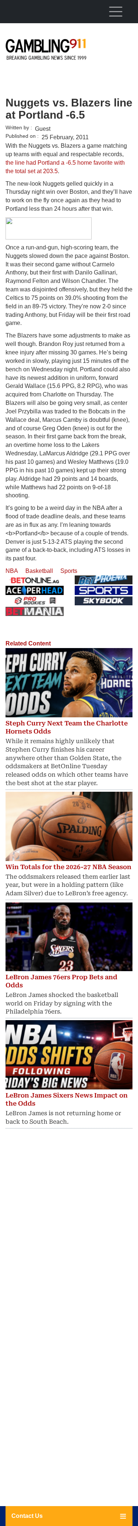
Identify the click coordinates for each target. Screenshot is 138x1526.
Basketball (39, 571)
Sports (68, 571)
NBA (12, 571)
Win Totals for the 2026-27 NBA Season (68, 867)
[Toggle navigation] (116, 11)
